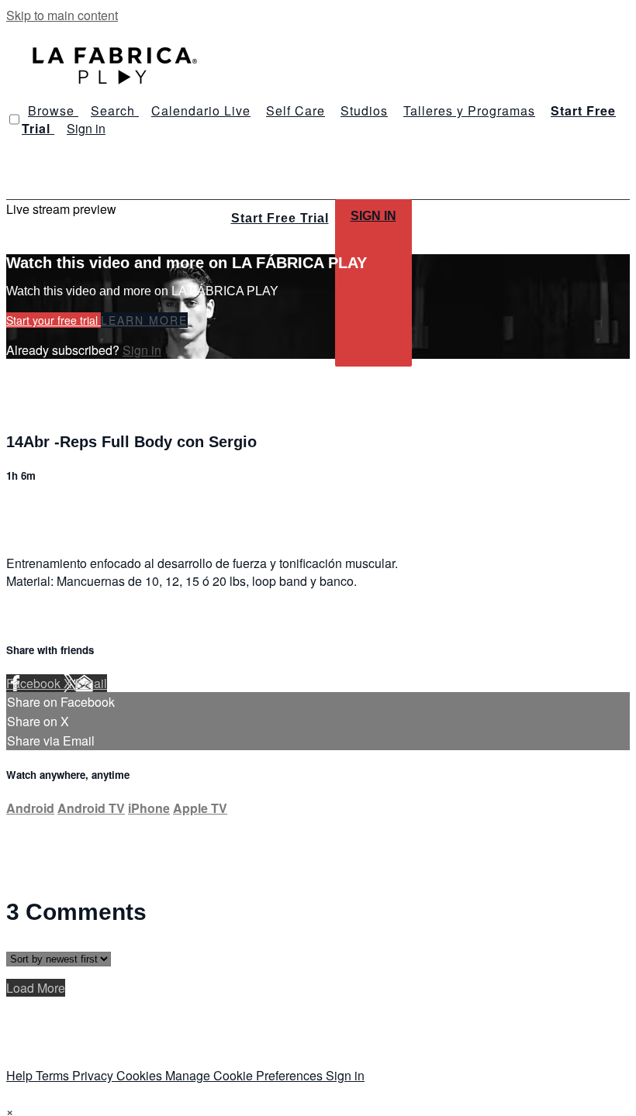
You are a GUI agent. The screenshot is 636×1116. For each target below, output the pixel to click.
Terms (54, 1075)
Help (21, 1075)
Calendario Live (201, 110)
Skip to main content (62, 15)
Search (115, 110)
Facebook (35, 683)
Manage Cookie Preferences (245, 1075)
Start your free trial (53, 320)
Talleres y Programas (469, 110)
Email (91, 683)
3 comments (39, 509)
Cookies (140, 1075)
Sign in (86, 128)
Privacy (94, 1075)
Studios (364, 110)
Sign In (373, 215)
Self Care (295, 110)
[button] (14, 119)
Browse (53, 110)
